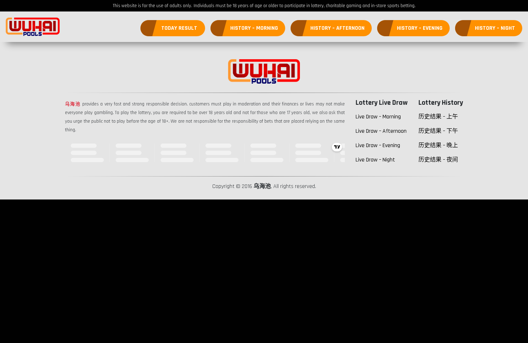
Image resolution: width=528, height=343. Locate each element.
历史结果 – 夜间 (438, 160)
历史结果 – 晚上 (438, 145)
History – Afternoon (337, 28)
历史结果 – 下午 (438, 131)
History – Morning (254, 28)
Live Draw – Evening (378, 145)
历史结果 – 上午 (438, 117)
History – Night (495, 28)
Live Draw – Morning (378, 117)
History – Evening (420, 28)
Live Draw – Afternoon (381, 131)
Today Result (179, 28)
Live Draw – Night (375, 160)
